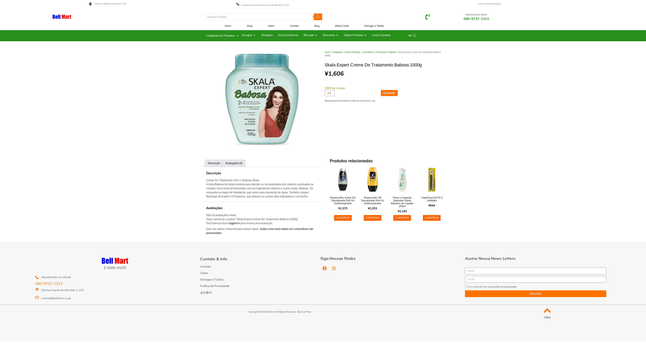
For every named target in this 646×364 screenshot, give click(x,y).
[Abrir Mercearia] (337, 35)
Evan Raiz (306, 312)
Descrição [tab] (214, 163)
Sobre (271, 26)
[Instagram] (334, 268)
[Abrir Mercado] (316, 35)
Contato (294, 26)
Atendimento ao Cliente (476, 14)
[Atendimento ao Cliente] (427, 17)
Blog (316, 26)
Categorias (337, 52)
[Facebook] (324, 268)
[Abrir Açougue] (254, 35)
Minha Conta (342, 26)
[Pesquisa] (318, 16)
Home (228, 26)
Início (327, 52)
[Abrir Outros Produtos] (365, 35)
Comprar (389, 93)
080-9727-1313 (48, 284)
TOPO (547, 318)
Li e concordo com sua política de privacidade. (492, 286)
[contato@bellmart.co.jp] (37, 297)
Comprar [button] (343, 218)
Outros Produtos (353, 52)
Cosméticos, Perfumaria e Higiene (379, 52)
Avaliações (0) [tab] (233, 163)
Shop (249, 26)
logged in (234, 223)
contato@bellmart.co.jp (56, 298)
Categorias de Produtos (220, 35)
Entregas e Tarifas (374, 26)
